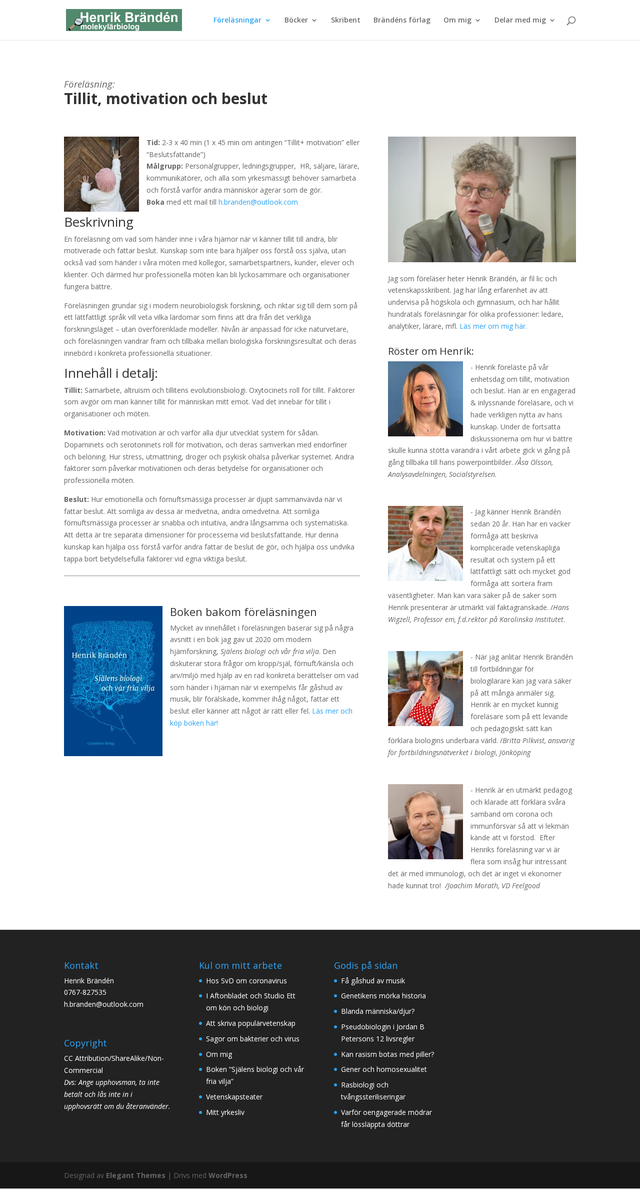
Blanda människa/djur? (377, 1011)
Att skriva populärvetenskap (251, 1023)
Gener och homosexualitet (384, 1069)
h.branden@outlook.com (258, 202)
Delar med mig (520, 21)
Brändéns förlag (402, 21)
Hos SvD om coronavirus (246, 980)
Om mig (458, 21)
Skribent (345, 21)
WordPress (228, 1175)
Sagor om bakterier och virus (253, 1038)
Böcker (296, 21)
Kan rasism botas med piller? (387, 1054)
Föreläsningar (238, 21)
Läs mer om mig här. (493, 326)
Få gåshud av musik (373, 980)
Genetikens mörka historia (383, 995)
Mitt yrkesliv (225, 1112)
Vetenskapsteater (234, 1096)
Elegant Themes (136, 1175)
